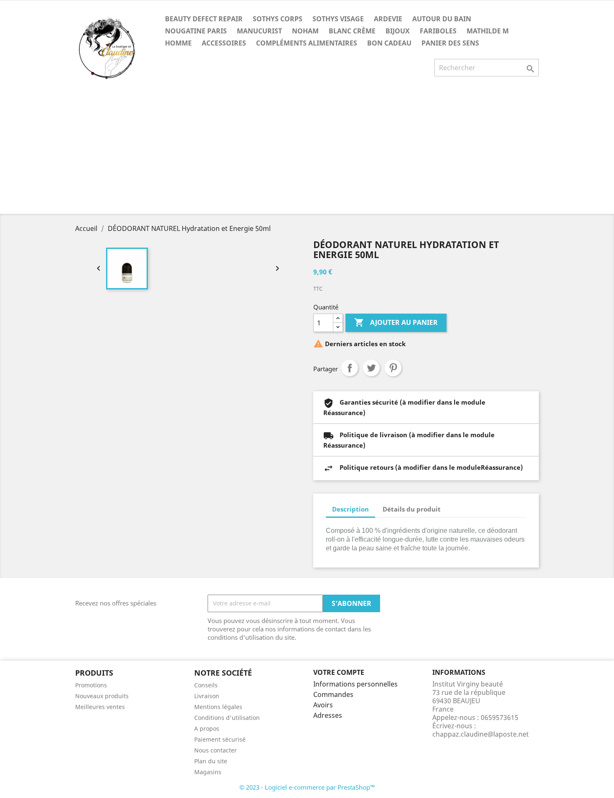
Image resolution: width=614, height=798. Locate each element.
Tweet (371, 368)
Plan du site (210, 761)
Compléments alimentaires (306, 43)
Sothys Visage (338, 18)
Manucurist (259, 30)
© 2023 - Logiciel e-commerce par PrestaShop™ (307, 787)
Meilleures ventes (100, 707)
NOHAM (305, 30)
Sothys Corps (277, 18)
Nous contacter (215, 750)
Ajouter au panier (396, 322)
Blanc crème (352, 30)
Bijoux (398, 30)
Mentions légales (218, 707)
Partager (349, 368)
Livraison (206, 696)
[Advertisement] (307, 151)
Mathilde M (488, 30)
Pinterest (393, 368)
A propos (206, 728)
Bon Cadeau (389, 43)
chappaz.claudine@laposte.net (480, 734)
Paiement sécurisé (220, 739)
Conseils (206, 685)
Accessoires (224, 43)
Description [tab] (350, 509)
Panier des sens (450, 43)
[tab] (454, 505)
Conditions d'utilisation (227, 718)
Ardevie (388, 18)
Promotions (91, 685)
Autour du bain (441, 18)
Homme (178, 43)
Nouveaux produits (102, 696)
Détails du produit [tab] (412, 509)
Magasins (207, 772)
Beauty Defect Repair (204, 18)
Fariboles (438, 30)
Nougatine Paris (196, 30)
